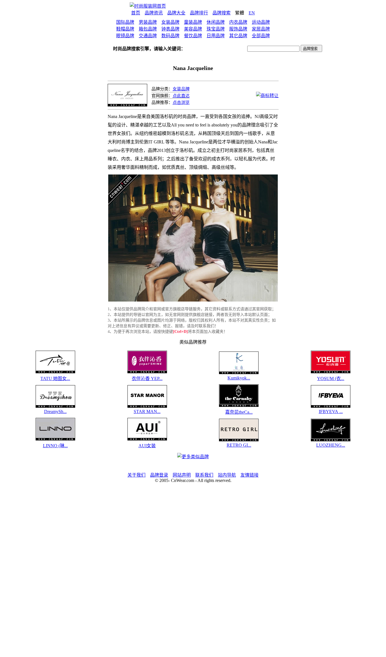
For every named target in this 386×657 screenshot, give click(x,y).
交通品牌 (148, 35)
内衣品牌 (238, 22)
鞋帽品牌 (125, 29)
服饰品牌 (238, 29)
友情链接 (249, 475)
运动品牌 (261, 22)
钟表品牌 (170, 29)
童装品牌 (193, 22)
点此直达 (181, 95)
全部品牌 (261, 35)
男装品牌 (148, 22)
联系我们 (204, 475)
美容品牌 (193, 29)
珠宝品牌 (216, 29)
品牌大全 (176, 12)
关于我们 (136, 475)
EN (252, 12)
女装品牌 (170, 22)
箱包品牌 (148, 29)
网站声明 (182, 475)
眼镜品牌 (125, 35)
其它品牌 (238, 35)
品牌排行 (199, 12)
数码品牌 (170, 35)
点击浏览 (181, 102)
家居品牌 (261, 29)
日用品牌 (216, 35)
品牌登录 (159, 475)
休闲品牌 (216, 22)
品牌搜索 (221, 12)
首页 (135, 12)
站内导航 (227, 475)
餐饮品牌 (193, 35)
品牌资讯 (154, 12)
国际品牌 (125, 22)
